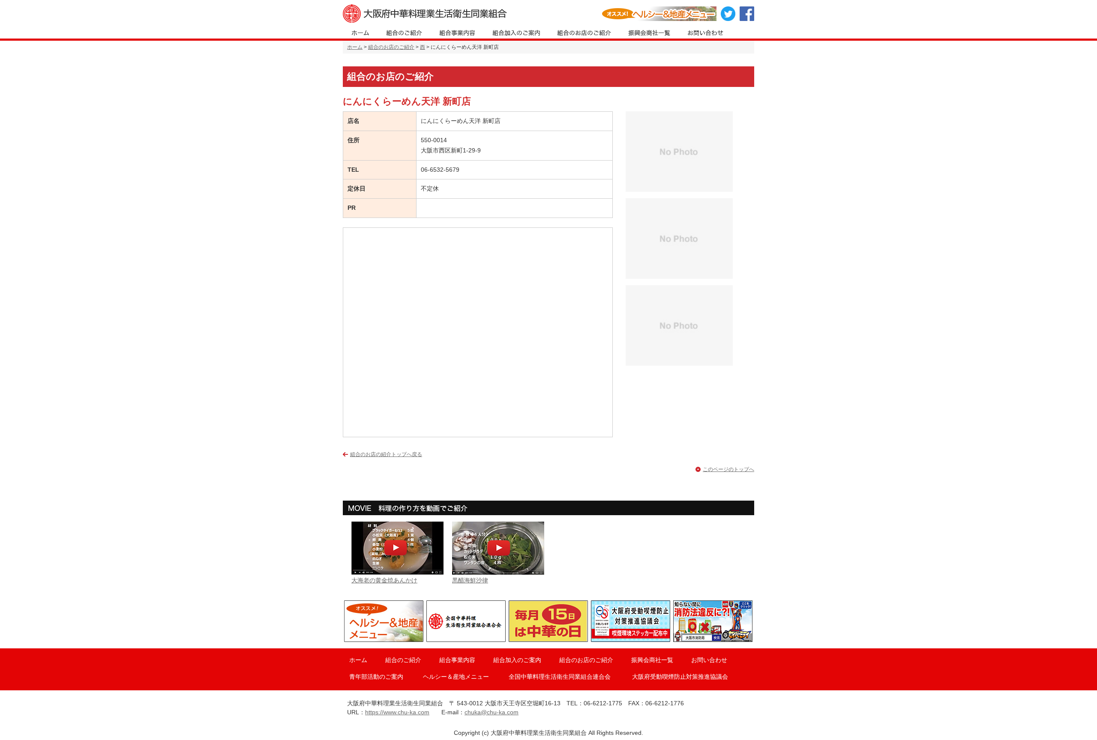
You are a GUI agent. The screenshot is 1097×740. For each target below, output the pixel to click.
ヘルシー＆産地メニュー (456, 676)
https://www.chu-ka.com (397, 712)
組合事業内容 (457, 659)
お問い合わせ (709, 659)
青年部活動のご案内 (376, 676)
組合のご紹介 (403, 659)
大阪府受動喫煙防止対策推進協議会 (680, 676)
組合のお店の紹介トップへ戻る (386, 454)
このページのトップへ (728, 469)
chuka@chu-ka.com (492, 712)
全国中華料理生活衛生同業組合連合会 (560, 676)
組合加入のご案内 (517, 659)
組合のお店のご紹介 (391, 47)
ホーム (355, 47)
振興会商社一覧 (652, 659)
